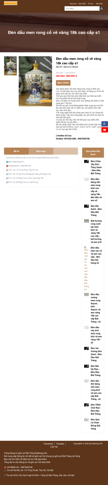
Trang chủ (73, 3)
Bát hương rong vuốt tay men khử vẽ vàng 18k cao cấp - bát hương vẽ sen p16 (96, 231)
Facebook (48, 443)
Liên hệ (53, 446)
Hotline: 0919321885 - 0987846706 (73, 138)
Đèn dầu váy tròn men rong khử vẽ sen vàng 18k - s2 (96, 335)
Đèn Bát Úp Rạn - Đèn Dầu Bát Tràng (95, 370)
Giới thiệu (99, 3)
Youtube (60, 443)
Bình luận (41, 151)
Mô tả (16, 151)
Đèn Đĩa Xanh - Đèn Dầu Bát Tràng (96, 210)
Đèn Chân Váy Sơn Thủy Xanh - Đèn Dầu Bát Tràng (96, 167)
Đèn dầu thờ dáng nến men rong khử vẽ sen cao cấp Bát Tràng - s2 (96, 389)
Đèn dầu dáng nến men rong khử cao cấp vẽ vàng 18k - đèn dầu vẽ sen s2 (96, 189)
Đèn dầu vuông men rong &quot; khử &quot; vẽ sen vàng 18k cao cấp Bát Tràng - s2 (96, 308)
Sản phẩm (82, 3)
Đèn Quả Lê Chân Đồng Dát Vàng (95, 424)
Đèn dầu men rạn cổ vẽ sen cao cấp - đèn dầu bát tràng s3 (96, 255)
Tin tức (90, 3)
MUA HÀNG (63, 82)
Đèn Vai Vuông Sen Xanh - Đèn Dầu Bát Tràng (96, 354)
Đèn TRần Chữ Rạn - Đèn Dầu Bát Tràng (96, 409)
